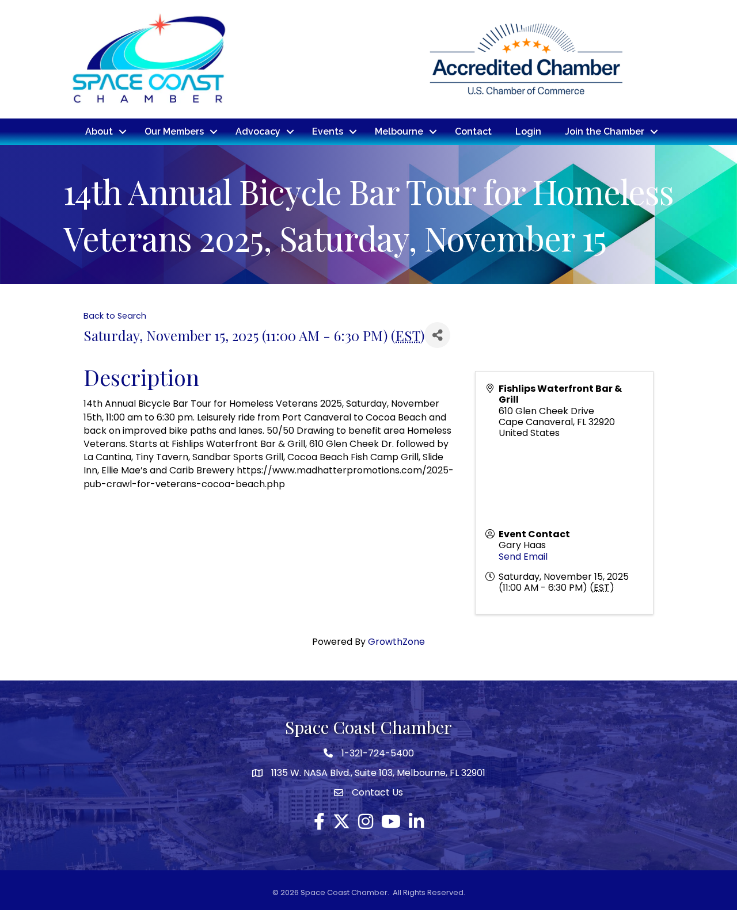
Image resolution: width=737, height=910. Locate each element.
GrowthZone (396, 641)
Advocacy (257, 131)
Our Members (174, 131)
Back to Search (114, 316)
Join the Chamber (604, 131)
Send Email (523, 556)
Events (327, 131)
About (99, 131)
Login (528, 131)
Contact (473, 131)
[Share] (437, 335)
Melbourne (399, 131)
